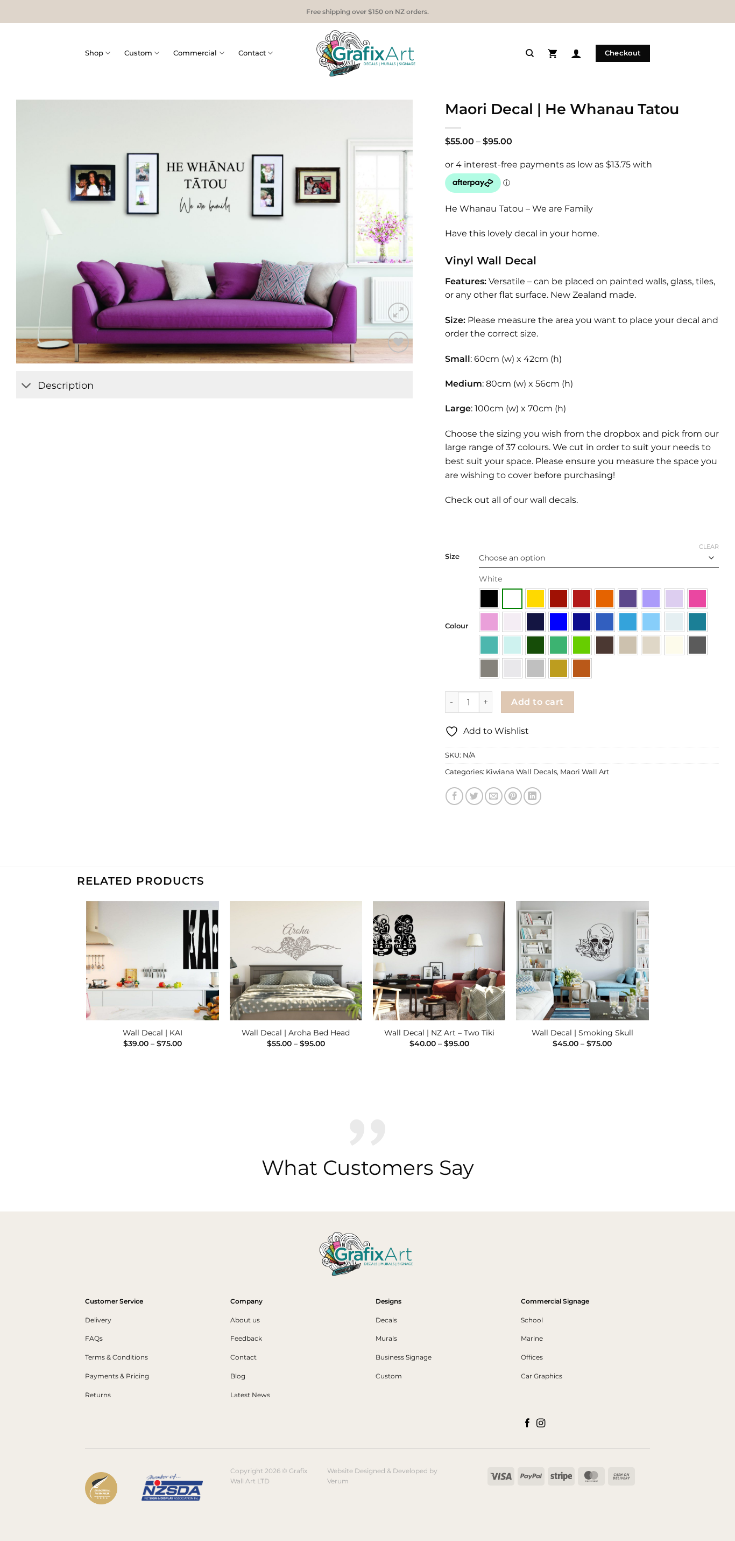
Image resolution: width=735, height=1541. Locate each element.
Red (581, 598)
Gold (558, 668)
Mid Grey (489, 668)
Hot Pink (697, 598)
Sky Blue (628, 622)
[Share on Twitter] (474, 796)
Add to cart (537, 702)
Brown (604, 645)
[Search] (530, 53)
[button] (552, 53)
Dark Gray (697, 645)
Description (66, 385)
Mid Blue (604, 622)
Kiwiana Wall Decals (521, 772)
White (512, 598)
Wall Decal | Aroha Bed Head (296, 1033)
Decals (386, 1320)
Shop (94, 53)
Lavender (651, 598)
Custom (138, 53)
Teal (697, 622)
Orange (604, 598)
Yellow (535, 598)
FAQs (94, 1338)
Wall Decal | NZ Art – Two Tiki (439, 1033)
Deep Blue (581, 622)
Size (452, 557)
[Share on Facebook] (454, 796)
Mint (512, 645)
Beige (651, 645)
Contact (252, 53)
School (532, 1320)
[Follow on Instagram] (541, 1423)
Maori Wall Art (584, 772)
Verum (338, 1481)
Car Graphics (541, 1376)
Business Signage (404, 1357)
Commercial (195, 53)
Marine (532, 1338)
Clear (709, 546)
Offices (532, 1357)
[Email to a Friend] (494, 796)
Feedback (246, 1338)
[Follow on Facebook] (527, 1423)
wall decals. (553, 500)
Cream (674, 645)
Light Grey (512, 668)
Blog (237, 1376)
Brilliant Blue (558, 622)
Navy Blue (535, 622)
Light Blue (651, 622)
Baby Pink (512, 622)
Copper (581, 668)
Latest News (250, 1395)
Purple (628, 598)
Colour (456, 626)
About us (245, 1320)
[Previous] (87, 988)
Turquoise (489, 645)
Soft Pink (489, 622)
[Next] (648, 988)
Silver (535, 668)
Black (489, 598)
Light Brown (628, 645)
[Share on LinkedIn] (532, 796)
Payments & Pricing (117, 1376)
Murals (386, 1338)
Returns (98, 1395)
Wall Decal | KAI (152, 1033)
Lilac (674, 598)
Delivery (98, 1320)
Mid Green (558, 645)
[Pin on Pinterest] (513, 796)
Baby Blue (674, 622)
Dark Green (535, 645)
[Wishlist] (398, 342)
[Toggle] (26, 386)
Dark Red (558, 598)
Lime (581, 645)
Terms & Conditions (116, 1357)
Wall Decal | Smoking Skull (582, 1033)
